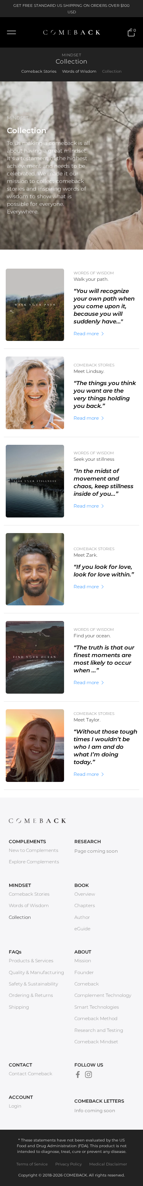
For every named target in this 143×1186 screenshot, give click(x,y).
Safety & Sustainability (33, 984)
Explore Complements (34, 861)
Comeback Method (95, 1018)
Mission (82, 960)
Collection (112, 71)
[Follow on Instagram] (88, 1074)
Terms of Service (32, 1164)
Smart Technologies (96, 1007)
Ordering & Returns (31, 995)
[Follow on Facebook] (77, 1074)
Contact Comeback (30, 1073)
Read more (86, 333)
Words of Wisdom (79, 71)
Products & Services (31, 960)
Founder (84, 972)
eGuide (82, 928)
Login (15, 1106)
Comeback (86, 984)
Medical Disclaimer (108, 1164)
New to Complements (33, 850)
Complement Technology (102, 995)
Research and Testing (98, 1030)
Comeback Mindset (96, 1041)
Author (82, 917)
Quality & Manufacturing (36, 972)
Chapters (84, 905)
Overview (84, 894)
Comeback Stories (38, 71)
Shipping (19, 1007)
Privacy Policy (68, 1164)
